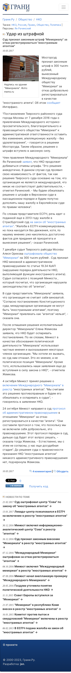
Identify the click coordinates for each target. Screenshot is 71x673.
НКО (39, 19)
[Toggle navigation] (63, 7)
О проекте (10, 644)
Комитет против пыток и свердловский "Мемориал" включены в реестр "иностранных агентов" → (35, 618)
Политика (55, 24)
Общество (25, 19)
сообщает (53, 102)
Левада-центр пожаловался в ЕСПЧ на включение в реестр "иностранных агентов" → (35, 515)
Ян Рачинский (23, 28)
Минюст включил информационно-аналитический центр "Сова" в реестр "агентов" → (33, 529)
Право (31, 24)
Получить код (38, 486)
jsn (22, 664)
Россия (22, 24)
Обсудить (62, 471)
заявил (27, 161)
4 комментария (42, 471)
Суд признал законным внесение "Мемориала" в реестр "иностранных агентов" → (35, 543)
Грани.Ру (8, 19)
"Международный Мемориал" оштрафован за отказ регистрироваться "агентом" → (31, 557)
